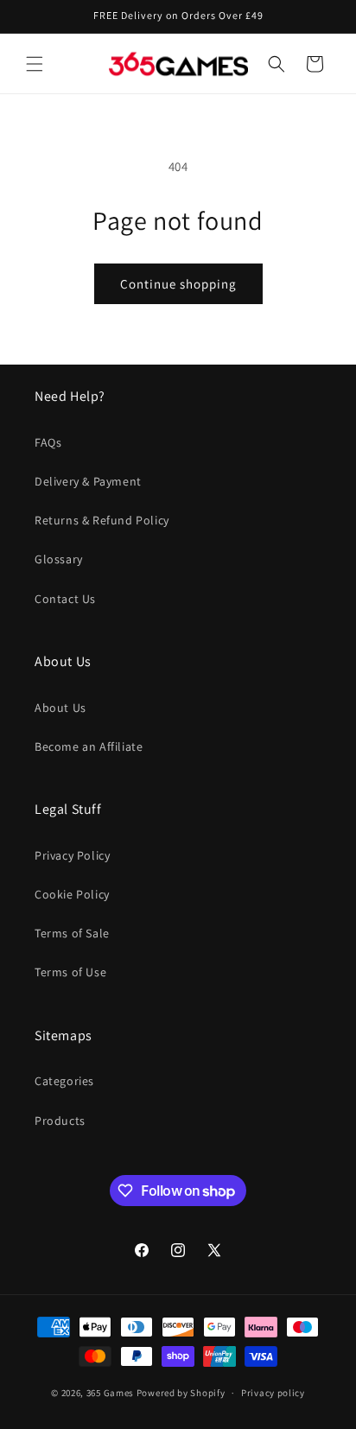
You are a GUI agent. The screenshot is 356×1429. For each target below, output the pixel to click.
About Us (60, 707)
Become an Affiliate (89, 746)
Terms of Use (70, 972)
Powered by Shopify (181, 1393)
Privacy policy (273, 1393)
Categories (64, 1081)
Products (60, 1120)
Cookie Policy (72, 894)
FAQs (48, 442)
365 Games (110, 1393)
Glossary (59, 559)
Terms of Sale (72, 933)
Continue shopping (178, 284)
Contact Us (65, 599)
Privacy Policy (72, 855)
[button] (35, 64)
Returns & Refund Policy (102, 520)
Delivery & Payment (88, 481)
